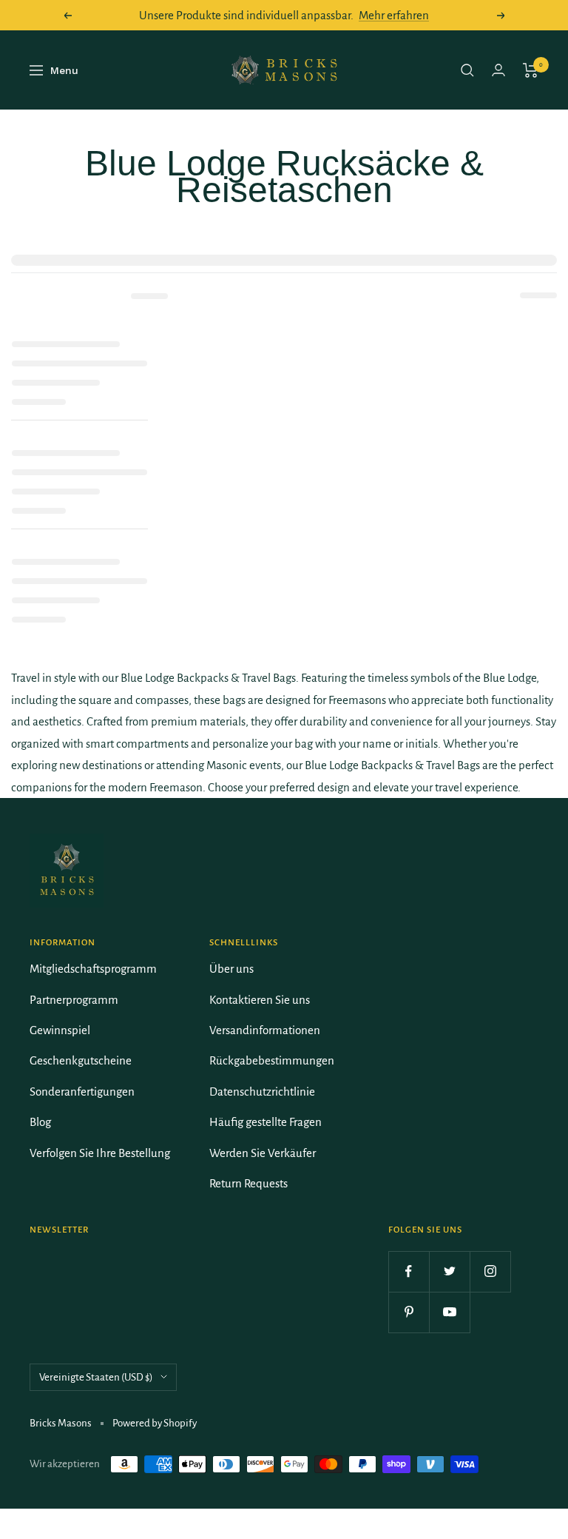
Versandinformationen (264, 1030)
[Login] (498, 70)
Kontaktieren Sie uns (259, 999)
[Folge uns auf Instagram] (490, 1271)
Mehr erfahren (394, 15)
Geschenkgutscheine (81, 1060)
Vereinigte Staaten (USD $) (96, 1377)
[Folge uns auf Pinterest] (408, 1312)
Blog (40, 1122)
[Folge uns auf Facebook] (408, 1271)
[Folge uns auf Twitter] (449, 1271)
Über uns (231, 968)
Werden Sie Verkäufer (262, 1153)
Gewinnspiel (60, 1030)
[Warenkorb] (530, 70)
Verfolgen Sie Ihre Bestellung (100, 1153)
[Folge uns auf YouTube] (449, 1312)
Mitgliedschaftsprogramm (93, 968)
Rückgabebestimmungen (271, 1060)
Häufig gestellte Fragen (265, 1122)
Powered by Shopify (154, 1423)
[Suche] (467, 70)
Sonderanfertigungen (82, 1091)
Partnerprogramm (74, 999)
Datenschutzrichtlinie (262, 1091)
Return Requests (248, 1183)
